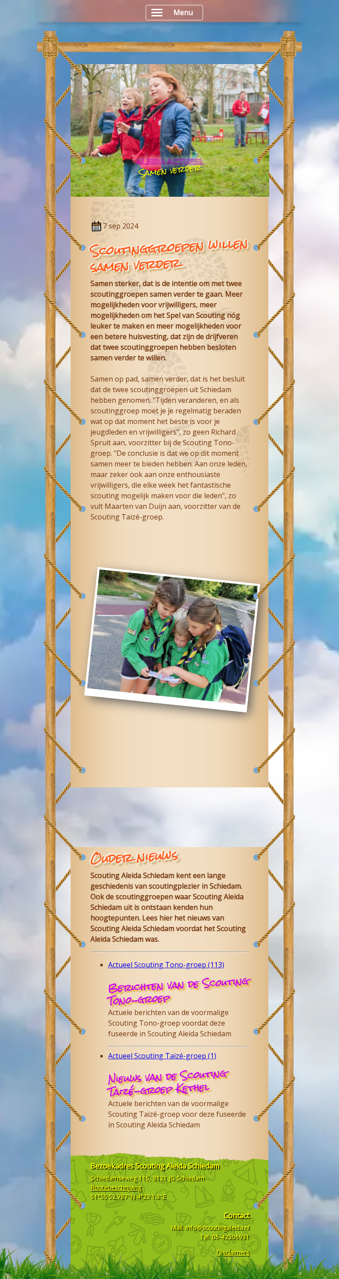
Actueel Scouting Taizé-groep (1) (162, 1056)
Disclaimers (232, 1252)
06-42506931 (230, 1237)
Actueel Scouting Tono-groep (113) (166, 965)
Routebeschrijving (115, 1187)
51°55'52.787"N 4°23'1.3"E (128, 1196)
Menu (183, 12)
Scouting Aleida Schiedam (132, 875)
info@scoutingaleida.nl (217, 1227)
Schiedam (225, 886)
